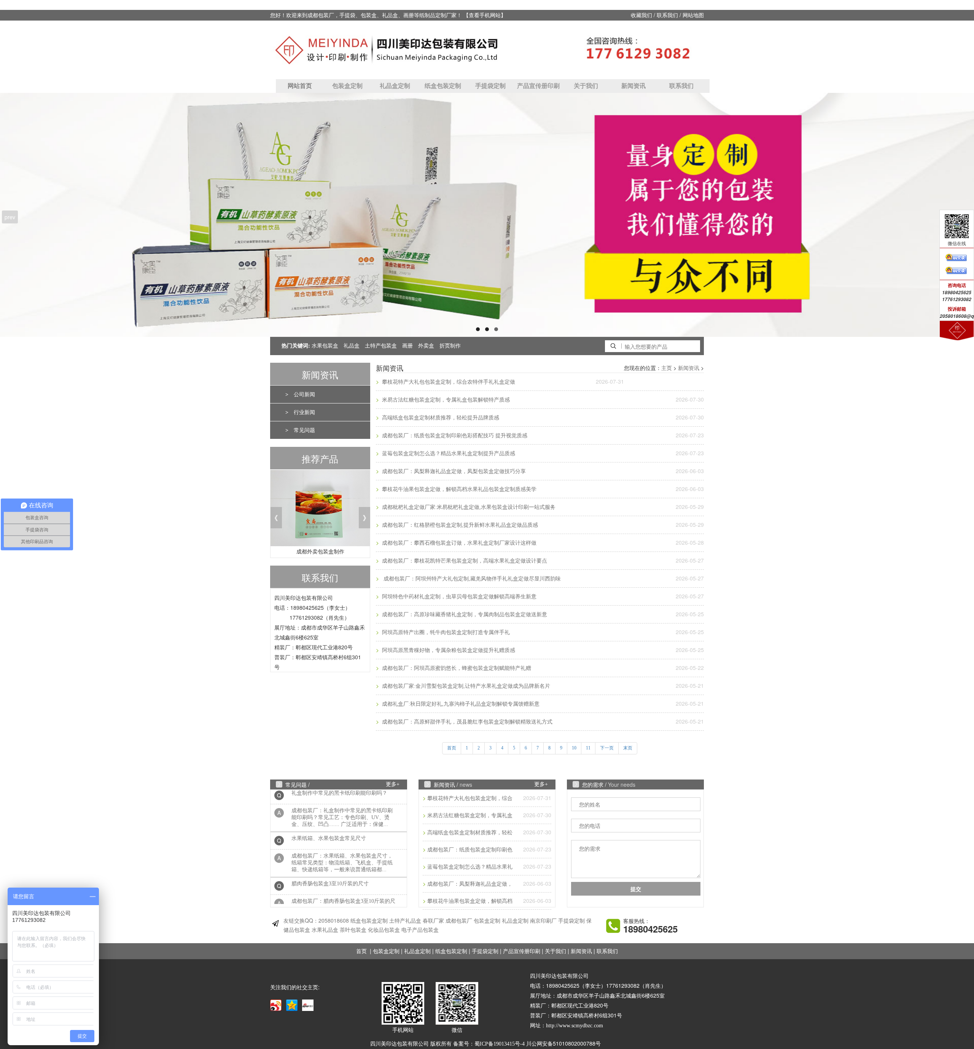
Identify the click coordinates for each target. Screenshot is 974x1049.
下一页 (607, 748)
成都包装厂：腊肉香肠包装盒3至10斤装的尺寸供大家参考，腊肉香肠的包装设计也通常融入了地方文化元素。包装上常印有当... (343, 893)
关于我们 (586, 86)
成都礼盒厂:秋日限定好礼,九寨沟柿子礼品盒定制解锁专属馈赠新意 (460, 704)
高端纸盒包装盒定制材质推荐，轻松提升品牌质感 (439, 418)
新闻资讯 (633, 86)
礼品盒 (352, 346)
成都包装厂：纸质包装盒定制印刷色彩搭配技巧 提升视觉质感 (453, 435)
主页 (666, 368)
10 (574, 748)
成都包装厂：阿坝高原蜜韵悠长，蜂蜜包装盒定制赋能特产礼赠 (455, 668)
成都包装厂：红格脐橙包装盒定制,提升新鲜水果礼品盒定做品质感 (459, 525)
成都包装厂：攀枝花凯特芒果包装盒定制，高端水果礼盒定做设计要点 (463, 561)
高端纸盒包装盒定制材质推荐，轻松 (469, 832)
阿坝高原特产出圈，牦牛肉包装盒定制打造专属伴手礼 (445, 632)
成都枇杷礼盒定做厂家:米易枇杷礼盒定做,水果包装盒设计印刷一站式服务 (467, 507)
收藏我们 (641, 15)
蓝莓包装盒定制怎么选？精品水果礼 (469, 867)
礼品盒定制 (395, 86)
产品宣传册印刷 (538, 86)
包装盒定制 (347, 86)
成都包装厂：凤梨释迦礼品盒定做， (469, 884)
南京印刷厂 (543, 921)
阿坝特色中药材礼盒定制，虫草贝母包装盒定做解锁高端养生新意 (458, 596)
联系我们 (667, 15)
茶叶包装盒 (353, 930)
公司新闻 (304, 394)
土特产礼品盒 (405, 921)
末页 (627, 748)
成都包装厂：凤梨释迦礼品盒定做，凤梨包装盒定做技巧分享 (453, 471)
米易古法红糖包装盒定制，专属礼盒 (469, 815)
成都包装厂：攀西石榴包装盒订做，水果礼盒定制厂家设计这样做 (458, 543)
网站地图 (693, 15)
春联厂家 (433, 921)
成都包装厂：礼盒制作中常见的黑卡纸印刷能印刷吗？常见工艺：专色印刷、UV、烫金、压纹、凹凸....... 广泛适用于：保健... (342, 802)
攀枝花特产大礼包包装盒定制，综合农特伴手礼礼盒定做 (447, 382)
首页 (361, 951)
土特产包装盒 (381, 346)
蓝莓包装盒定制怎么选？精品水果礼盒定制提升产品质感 (447, 453)
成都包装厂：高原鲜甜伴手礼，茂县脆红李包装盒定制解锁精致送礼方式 (466, 722)
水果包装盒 (325, 346)
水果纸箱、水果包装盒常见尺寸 (328, 823)
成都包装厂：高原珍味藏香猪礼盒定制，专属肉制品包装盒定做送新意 (463, 614)
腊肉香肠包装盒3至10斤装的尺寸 (330, 869)
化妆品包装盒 (384, 930)
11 (588, 748)
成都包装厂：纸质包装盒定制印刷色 (469, 850)
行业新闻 (304, 412)
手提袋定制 (490, 86)
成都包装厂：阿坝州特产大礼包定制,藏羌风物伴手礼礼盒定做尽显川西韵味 (470, 579)
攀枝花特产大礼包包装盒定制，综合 (469, 798)
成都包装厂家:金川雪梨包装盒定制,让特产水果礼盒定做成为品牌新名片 (465, 686)
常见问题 (304, 430)
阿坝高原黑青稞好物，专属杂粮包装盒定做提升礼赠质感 (447, 650)
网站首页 (300, 86)
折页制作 (450, 346)
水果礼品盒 (325, 930)
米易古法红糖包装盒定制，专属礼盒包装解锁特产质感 (445, 400)
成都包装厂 (459, 921)
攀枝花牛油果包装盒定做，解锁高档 (469, 901)
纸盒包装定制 (443, 86)
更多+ (392, 784)
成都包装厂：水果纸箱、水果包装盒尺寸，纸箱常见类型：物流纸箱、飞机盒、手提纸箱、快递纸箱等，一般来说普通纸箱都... (342, 848)
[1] (487, 215)
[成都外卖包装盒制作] (320, 510)
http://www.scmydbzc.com (574, 1025)
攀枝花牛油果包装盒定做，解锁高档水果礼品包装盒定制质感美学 (458, 489)
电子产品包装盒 (420, 930)
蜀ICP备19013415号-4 (499, 1044)
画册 (407, 346)
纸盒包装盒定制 (369, 921)
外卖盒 (426, 346)
